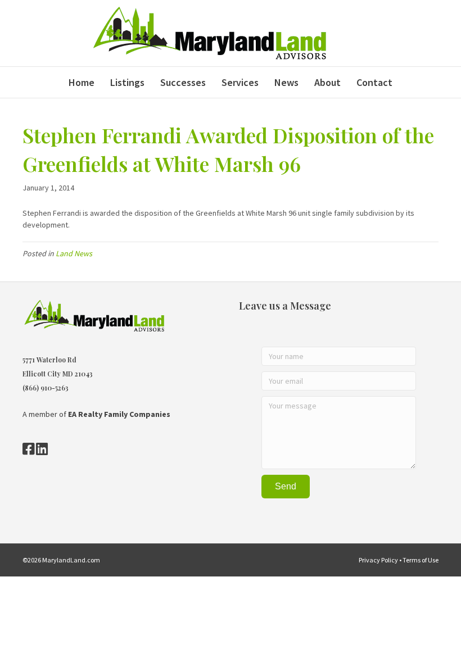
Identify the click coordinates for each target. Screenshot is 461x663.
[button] (285, 486)
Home (81, 82)
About (327, 82)
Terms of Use (421, 560)
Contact (374, 82)
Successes (183, 82)
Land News (74, 253)
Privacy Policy (378, 560)
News (286, 82)
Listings (127, 82)
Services (240, 82)
